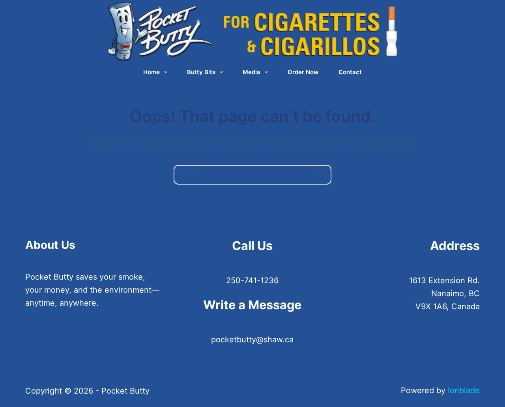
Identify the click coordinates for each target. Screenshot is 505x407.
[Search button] (321, 175)
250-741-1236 (252, 280)
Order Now (303, 72)
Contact (350, 72)
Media (251, 72)
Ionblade (464, 390)
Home (151, 72)
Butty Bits (201, 72)
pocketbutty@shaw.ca (252, 339)
